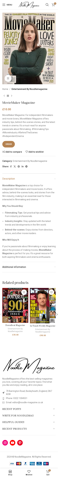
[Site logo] (29, 4)
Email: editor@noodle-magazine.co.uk (24, 402)
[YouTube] (12, 443)
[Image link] (29, 365)
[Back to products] (8, 96)
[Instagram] (5, 443)
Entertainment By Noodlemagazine (29, 89)
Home (5, 89)
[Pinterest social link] (19, 166)
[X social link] (15, 166)
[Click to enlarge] (8, 78)
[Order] (5, 320)
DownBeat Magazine (15, 325)
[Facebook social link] (11, 166)
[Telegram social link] (26, 166)
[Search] (47, 5)
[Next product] (11, 96)
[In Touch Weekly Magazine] (43, 305)
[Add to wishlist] (24, 292)
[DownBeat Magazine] (15, 305)
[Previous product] (4, 96)
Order (8, 144)
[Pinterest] (20, 443)
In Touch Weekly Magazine (42, 326)
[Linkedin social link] (22, 166)
